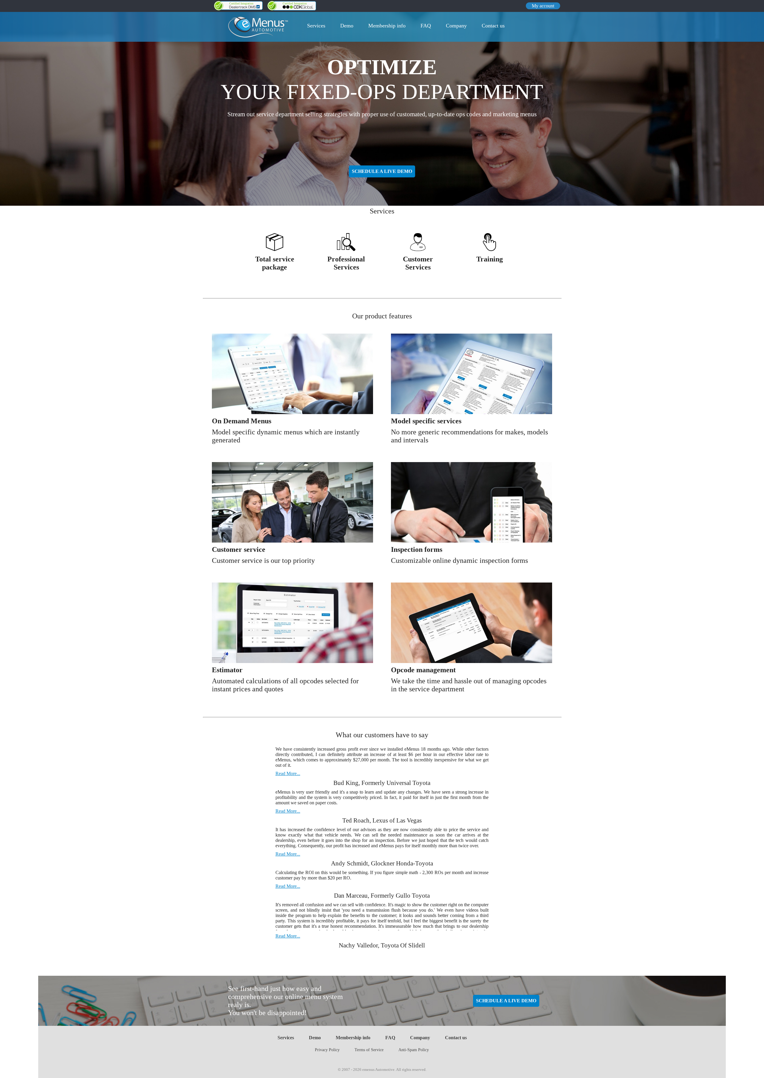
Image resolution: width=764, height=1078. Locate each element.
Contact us (493, 26)
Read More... (287, 773)
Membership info (387, 26)
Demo (346, 26)
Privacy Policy (327, 1049)
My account (543, 5)
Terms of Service (369, 1049)
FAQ (425, 26)
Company (456, 26)
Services (316, 26)
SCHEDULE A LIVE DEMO (382, 171)
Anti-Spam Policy (413, 1049)
